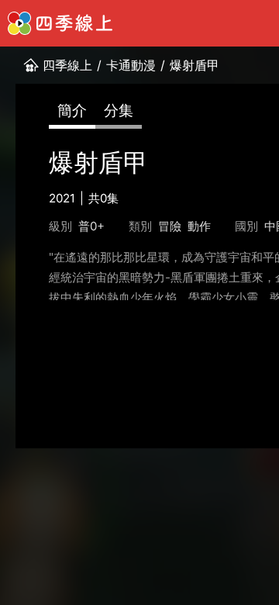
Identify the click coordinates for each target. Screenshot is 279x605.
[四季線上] (60, 23)
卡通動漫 (131, 65)
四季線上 (67, 65)
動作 (199, 226)
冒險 (169, 226)
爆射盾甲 (194, 65)
